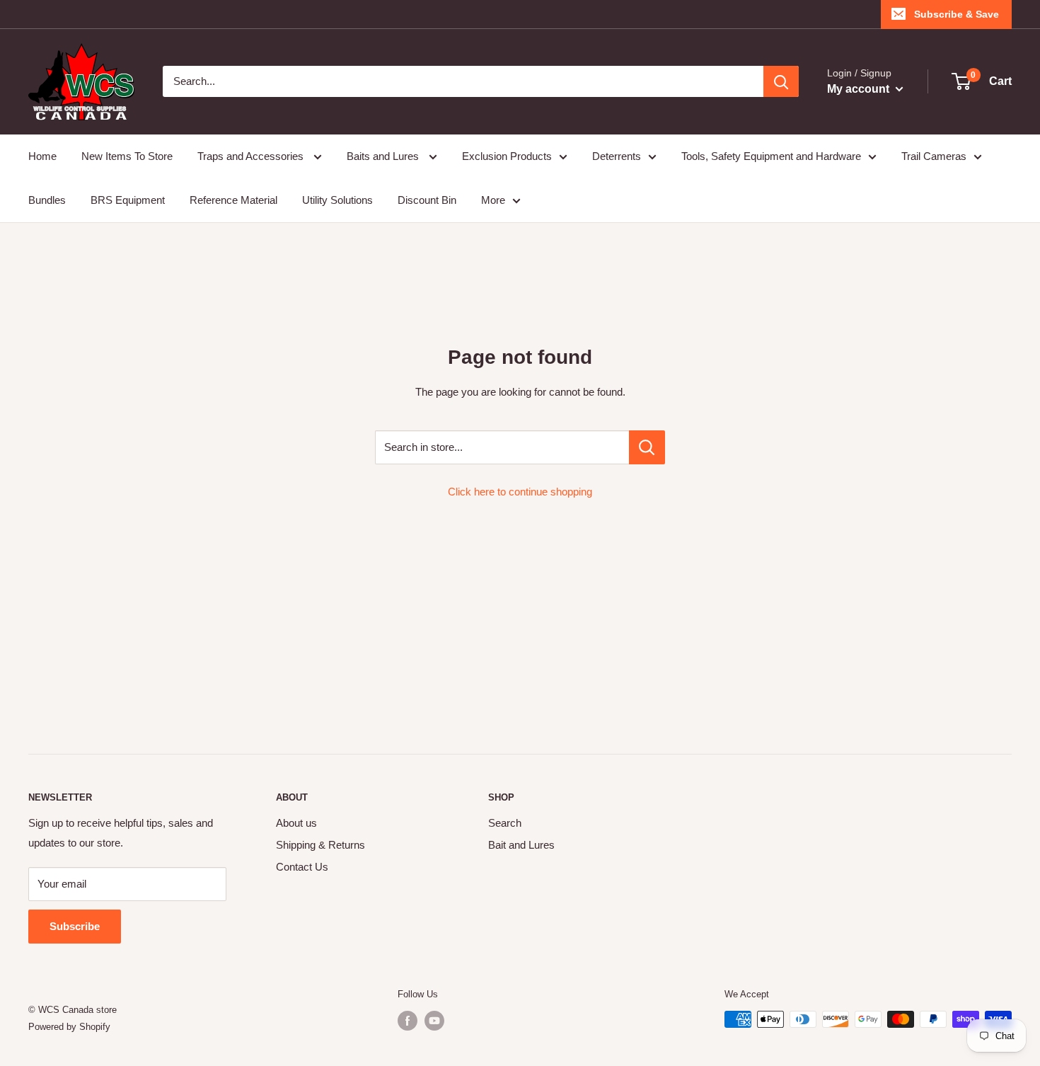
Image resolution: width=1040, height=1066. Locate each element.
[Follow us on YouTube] (434, 1021)
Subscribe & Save (956, 14)
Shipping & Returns (320, 845)
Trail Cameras (933, 156)
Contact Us (302, 867)
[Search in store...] (647, 447)
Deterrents (616, 156)
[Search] (781, 81)
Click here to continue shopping (520, 492)
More (493, 200)
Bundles (47, 200)
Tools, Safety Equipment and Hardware (771, 156)
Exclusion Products (507, 156)
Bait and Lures (521, 845)
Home (42, 156)
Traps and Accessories (251, 156)
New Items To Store (127, 156)
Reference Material (233, 200)
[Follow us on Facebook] (407, 1021)
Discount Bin (427, 200)
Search (504, 823)
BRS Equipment (128, 200)
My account (859, 89)
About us (296, 823)
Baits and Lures (384, 156)
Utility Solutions (337, 200)
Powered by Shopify (69, 1026)
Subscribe (75, 926)
